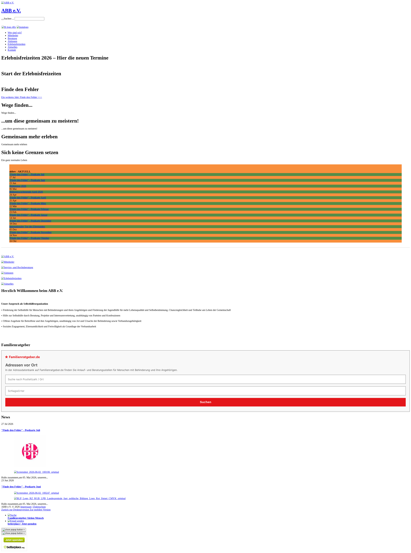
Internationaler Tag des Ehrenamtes (27, 226)
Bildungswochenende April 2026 (26, 191)
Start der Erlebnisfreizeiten (14, 81)
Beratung (12, 38)
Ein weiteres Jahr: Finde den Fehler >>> (21, 97)
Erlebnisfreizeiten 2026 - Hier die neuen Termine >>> (28, 65)
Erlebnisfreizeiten (16, 44)
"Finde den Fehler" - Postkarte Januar (28, 215)
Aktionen (12, 41)
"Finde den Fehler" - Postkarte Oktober (29, 238)
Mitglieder (13, 35)
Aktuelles (12, 47)
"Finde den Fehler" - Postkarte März (27, 203)
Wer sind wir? (15, 32)
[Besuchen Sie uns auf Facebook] (8, 27)
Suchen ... (9, 18)
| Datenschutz (39, 506)
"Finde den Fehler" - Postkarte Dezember (30, 220)
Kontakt (12, 50)
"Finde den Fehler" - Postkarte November (30, 232)
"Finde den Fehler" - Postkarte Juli (26, 174)
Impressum (25, 506)
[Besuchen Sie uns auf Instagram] (22, 27)
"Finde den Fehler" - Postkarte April (27, 197)
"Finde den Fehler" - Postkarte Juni (27, 180)
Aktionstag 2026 (17, 186)
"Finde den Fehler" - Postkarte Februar (29, 209)
